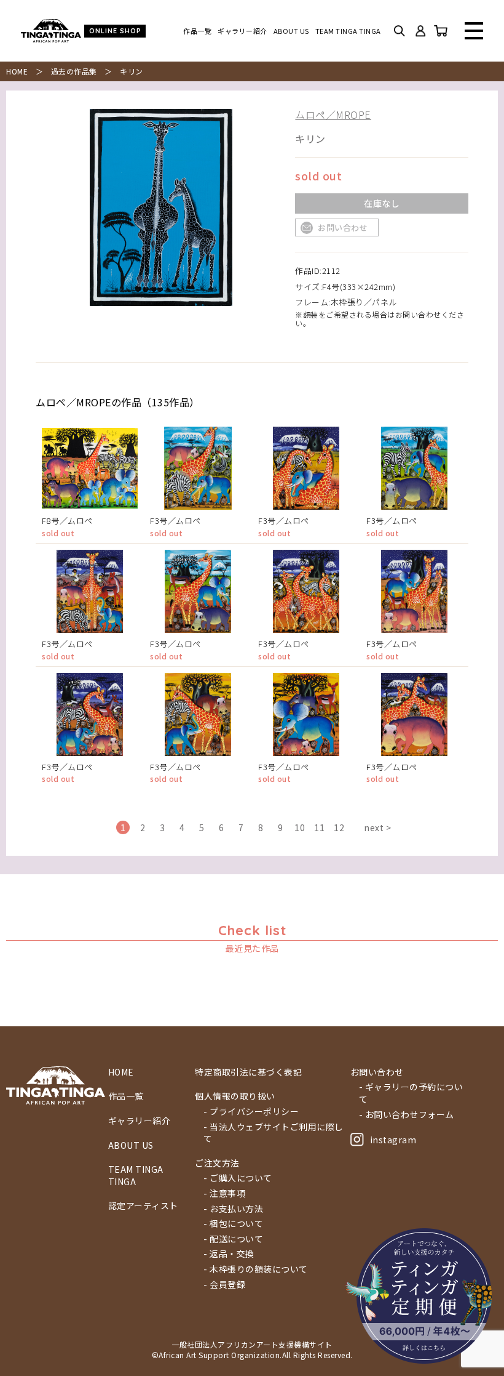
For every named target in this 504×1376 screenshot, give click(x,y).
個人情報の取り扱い (235, 1096)
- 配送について (233, 1239)
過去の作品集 (74, 71)
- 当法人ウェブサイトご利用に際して (273, 1133)
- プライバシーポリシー (251, 1111)
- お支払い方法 (233, 1209)
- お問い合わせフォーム (406, 1115)
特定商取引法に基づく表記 (248, 1072)
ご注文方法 (217, 1163)
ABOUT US (291, 31)
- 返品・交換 (228, 1254)
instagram (393, 1139)
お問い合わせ (343, 227)
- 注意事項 (224, 1193)
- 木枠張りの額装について (255, 1269)
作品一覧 (197, 31)
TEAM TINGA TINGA (348, 31)
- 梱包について (233, 1223)
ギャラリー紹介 (242, 31)
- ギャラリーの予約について (411, 1093)
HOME (17, 71)
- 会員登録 (224, 1284)
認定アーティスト (143, 1206)
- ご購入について (237, 1178)
